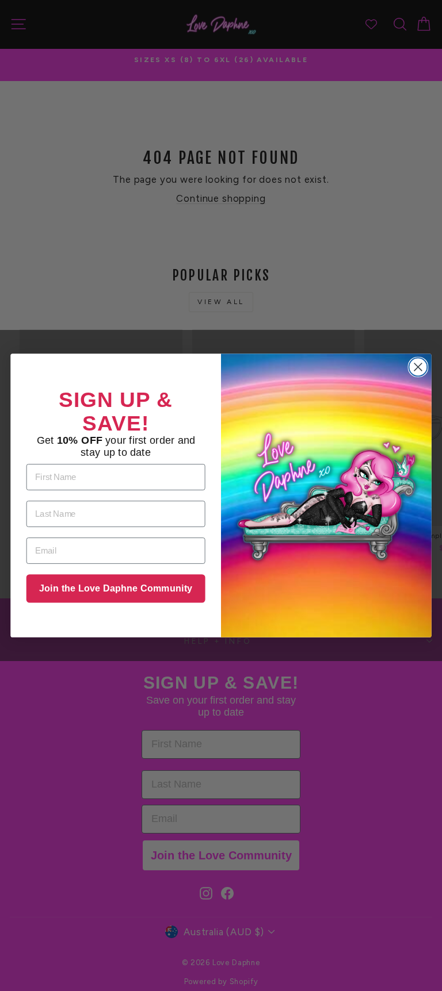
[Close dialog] (418, 367)
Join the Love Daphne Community (115, 588)
